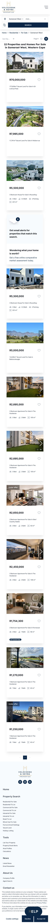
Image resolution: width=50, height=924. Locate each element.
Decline (28, 919)
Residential (13, 33)
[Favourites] (39, 79)
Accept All (41, 919)
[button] (23, 19)
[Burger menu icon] (46, 7)
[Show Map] (46, 39)
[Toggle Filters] (4, 25)
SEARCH (28, 25)
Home (4, 33)
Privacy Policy (41, 903)
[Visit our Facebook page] (20, 782)
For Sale (24, 33)
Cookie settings (12, 919)
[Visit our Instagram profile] (25, 782)
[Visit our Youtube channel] (30, 782)
